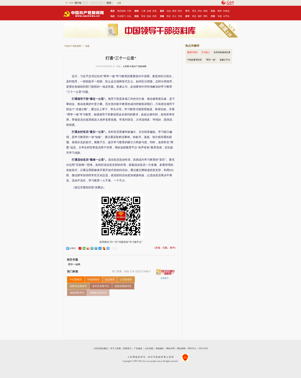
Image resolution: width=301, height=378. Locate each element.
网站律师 (181, 348)
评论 (200, 11)
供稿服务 (160, 348)
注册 (119, 3)
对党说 (226, 11)
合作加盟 (149, 348)
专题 (220, 16)
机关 (180, 11)
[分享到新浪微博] (88, 248)
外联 (154, 16)
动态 (169, 11)
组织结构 (121, 11)
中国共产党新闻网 (72, 46)
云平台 (226, 16)
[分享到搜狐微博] (104, 248)
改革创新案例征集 (222, 52)
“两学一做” (211, 60)
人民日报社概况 (100, 348)
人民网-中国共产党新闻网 (134, 66)
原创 (154, 11)
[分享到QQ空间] (92, 248)
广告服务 (138, 348)
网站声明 (170, 348)
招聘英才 (127, 348)
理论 (194, 11)
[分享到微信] (84, 248)
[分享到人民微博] (80, 248)
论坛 (129, 16)
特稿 (205, 11)
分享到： (73, 248)
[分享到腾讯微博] (96, 248)
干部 (129, 11)
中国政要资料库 (194, 60)
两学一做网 (74, 264)
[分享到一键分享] (108, 248)
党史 (194, 16)
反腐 (149, 11)
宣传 (143, 16)
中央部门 (121, 16)
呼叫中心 (192, 348)
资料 (205, 16)
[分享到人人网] (100, 248)
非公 (174, 16)
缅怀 (200, 16)
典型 (174, 11)
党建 (87, 46)
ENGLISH (203, 348)
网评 (220, 11)
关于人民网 (115, 348)
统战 (149, 16)
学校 (180, 16)
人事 (143, 11)
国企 (169, 16)
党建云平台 (225, 60)
